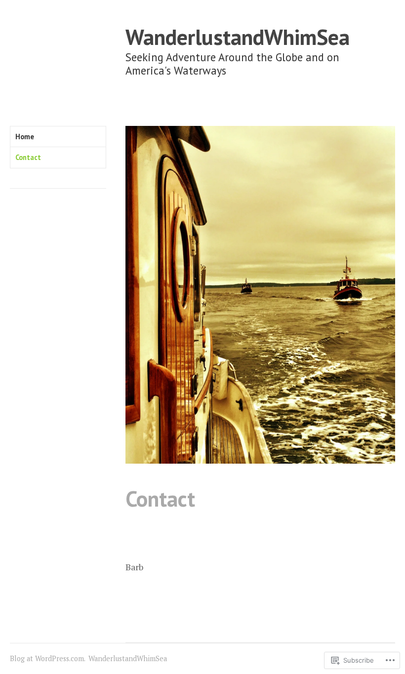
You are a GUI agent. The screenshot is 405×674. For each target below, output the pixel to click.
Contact (28, 157)
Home (24, 136)
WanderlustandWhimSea (237, 37)
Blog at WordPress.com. (47, 658)
